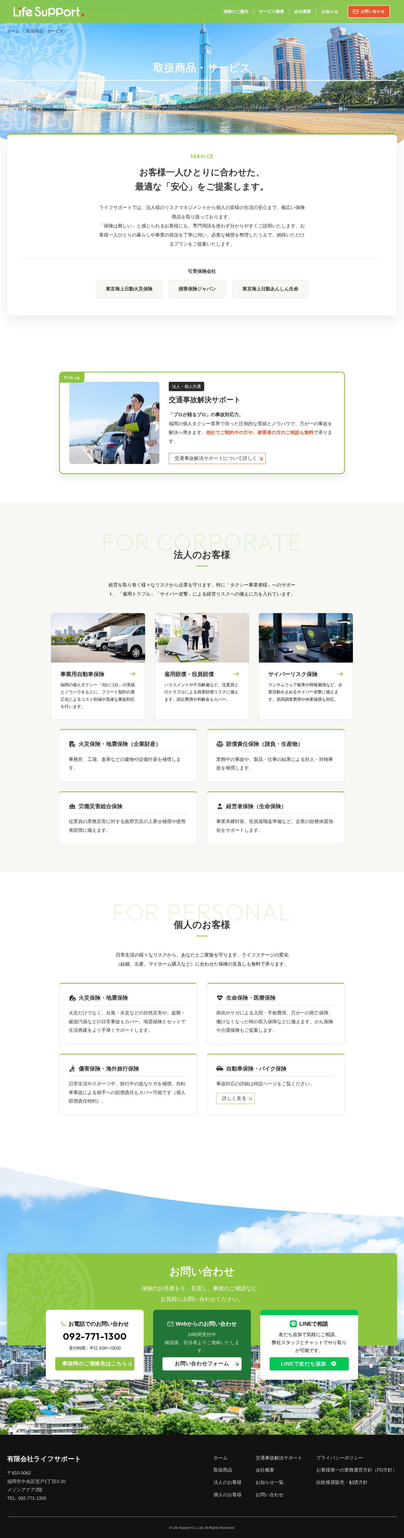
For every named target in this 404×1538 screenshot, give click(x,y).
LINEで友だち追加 (303, 1364)
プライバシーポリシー (339, 1458)
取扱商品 (223, 1470)
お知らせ (330, 11)
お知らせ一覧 (270, 1482)
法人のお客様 (228, 1482)
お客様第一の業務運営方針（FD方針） (356, 1470)
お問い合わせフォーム (202, 1363)
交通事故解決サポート (279, 1458)
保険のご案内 (236, 11)
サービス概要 (271, 11)
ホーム (13, 31)
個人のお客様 (228, 1494)
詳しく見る (234, 1098)
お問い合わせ (373, 11)
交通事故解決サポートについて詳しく (216, 458)
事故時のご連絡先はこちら (95, 1363)
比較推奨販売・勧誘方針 (342, 1482)
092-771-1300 (95, 1336)
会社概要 (302, 11)
